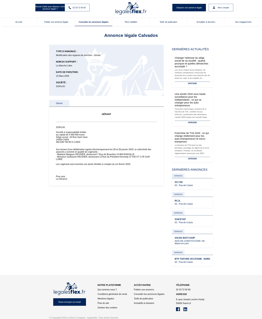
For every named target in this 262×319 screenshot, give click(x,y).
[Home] (69, 289)
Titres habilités (131, 22)
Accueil (18, 22)
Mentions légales (106, 298)
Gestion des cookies (107, 307)
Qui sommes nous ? (107, 289)
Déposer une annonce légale (189, 7)
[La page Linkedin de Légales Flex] (186, 310)
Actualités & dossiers (205, 22)
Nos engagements (243, 22)
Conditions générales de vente (112, 294)
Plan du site (103, 303)
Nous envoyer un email (69, 302)
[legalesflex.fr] (131, 7)
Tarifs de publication (168, 22)
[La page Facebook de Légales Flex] (179, 310)
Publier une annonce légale (56, 22)
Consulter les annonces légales (93, 22)
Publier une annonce (144, 289)
